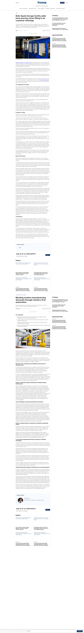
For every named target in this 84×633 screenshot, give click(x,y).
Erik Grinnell (18, 308)
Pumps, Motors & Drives (60, 8)
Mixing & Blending (41, 8)
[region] (42, 631)
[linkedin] (31, 33)
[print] (49, 33)
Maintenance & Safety (33, 8)
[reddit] (34, 33)
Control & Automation (23, 8)
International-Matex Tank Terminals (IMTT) (24, 62)
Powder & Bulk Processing (50, 8)
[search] (18, 2)
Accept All (79, 631)
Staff (16, 30)
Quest (26, 412)
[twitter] (32, 33)
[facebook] (29, 33)
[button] (16, 2)
